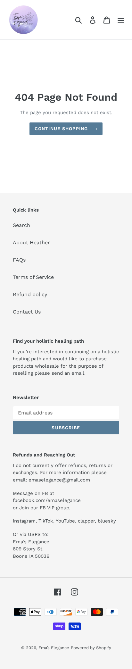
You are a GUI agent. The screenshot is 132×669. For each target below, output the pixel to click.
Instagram (24, 521)
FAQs (19, 260)
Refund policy (30, 294)
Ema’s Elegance (53, 647)
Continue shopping (61, 128)
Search (21, 225)
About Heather (31, 242)
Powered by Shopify (91, 647)
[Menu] (121, 20)
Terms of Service (33, 277)
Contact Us (27, 312)
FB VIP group (54, 508)
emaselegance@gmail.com (59, 480)
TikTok (45, 521)
